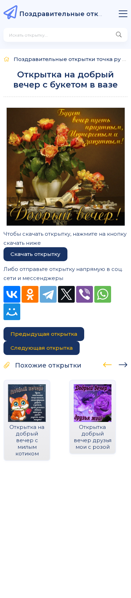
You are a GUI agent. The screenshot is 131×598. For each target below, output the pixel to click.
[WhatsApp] (102, 294)
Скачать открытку (35, 254)
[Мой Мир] (11, 311)
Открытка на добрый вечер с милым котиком (26, 440)
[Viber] (84, 294)
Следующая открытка (41, 348)
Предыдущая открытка (43, 334)
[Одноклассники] (30, 294)
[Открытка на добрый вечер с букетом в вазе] (65, 166)
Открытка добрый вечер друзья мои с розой (92, 437)
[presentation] (107, 363)
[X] (66, 294)
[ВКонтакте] (11, 294)
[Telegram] (48, 294)
